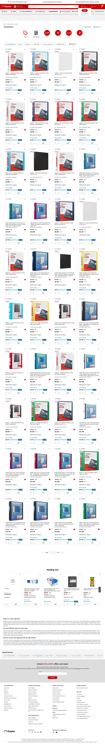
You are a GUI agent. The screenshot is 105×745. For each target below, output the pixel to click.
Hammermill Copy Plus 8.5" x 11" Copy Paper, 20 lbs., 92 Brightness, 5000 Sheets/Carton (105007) (32, 590)
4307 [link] (36, 229)
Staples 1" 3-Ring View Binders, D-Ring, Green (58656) (88, 123)
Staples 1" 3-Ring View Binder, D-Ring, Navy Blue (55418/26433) (39, 123)
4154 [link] (36, 279)
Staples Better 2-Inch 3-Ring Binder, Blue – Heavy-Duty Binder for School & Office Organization (40, 274)
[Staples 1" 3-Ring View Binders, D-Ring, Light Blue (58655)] (40, 61)
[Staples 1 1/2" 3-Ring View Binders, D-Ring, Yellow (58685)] (40, 311)
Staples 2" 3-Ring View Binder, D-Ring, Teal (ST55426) (15, 323)
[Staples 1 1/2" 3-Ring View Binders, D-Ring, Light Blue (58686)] (16, 161)
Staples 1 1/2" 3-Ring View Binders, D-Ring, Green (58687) (39, 423)
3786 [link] (85, 529)
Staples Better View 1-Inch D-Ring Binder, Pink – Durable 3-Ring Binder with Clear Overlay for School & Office (15, 474)
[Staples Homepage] (6, 7)
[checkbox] (10, 44)
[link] (17, 2)
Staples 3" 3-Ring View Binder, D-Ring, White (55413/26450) (64, 373)
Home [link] (4, 24)
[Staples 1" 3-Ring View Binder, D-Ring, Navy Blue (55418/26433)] (40, 111)
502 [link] (11, 279)
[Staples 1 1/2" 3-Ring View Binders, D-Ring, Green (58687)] (40, 411)
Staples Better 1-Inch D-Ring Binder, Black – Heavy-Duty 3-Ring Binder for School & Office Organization (15, 524)
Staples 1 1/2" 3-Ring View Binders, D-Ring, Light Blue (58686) (15, 173)
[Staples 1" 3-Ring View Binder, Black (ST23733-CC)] (40, 161)
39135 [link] (30, 592)
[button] (77, 7)
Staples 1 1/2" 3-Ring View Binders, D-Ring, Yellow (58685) (39, 323)
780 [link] (11, 179)
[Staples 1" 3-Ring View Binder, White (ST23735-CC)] (65, 61)
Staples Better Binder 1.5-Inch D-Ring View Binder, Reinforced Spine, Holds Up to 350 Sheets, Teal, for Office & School (40, 374)
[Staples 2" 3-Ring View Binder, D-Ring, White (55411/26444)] (16, 111)
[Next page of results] (62, 553)
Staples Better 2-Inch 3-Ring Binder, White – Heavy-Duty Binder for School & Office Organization (89, 424)
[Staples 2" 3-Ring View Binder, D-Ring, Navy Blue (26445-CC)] (65, 211)
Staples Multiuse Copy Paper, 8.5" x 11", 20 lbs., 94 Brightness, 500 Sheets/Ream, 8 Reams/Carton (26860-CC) (52, 590)
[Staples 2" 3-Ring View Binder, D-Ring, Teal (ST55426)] (16, 311)
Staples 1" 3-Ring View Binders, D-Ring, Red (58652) (64, 123)
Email (40, 672)
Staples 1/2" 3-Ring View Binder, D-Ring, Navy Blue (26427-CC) (64, 423)
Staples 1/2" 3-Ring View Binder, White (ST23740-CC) (88, 223)
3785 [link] (11, 229)
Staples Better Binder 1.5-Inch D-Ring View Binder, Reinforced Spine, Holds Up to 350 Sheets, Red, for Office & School (65, 474)
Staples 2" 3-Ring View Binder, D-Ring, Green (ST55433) (88, 473)
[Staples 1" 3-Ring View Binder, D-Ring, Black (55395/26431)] (89, 61)
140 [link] (85, 229)
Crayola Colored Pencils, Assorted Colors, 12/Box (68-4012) (92, 589)
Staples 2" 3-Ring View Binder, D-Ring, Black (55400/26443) (15, 423)
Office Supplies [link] (10, 24)
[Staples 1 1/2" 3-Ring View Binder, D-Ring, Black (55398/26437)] (65, 311)
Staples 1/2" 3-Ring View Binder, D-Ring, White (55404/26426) (15, 273)
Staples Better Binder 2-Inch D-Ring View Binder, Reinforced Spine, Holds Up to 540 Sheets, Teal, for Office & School (15, 224)
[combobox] (53, 6)
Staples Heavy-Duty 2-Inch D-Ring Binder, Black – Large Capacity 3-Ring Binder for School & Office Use (89, 324)
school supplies (65, 623)
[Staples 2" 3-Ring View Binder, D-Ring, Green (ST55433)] (89, 461)
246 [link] (35, 179)
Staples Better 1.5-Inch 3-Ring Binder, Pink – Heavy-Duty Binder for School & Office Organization (40, 224)
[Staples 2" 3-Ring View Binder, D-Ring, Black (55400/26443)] (16, 411)
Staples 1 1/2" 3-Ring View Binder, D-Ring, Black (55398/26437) (65, 323)
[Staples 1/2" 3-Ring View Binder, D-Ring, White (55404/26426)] (16, 261)
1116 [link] (89, 592)
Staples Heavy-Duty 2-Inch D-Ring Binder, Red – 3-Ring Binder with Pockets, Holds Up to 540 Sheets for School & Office (40, 474)
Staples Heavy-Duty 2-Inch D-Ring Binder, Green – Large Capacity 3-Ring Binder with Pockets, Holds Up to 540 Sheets (89, 524)
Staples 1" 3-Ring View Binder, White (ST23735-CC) (63, 73)
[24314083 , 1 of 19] (13, 582)
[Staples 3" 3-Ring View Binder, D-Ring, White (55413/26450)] (65, 361)
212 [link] (60, 79)
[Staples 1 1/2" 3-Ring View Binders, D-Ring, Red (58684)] (16, 361)
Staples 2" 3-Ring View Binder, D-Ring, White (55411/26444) (15, 123)
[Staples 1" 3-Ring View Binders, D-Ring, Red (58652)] (65, 111)
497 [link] (11, 129)
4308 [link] (60, 479)
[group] (12, 589)
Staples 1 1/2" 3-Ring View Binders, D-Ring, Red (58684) (15, 373)
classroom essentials (34, 632)
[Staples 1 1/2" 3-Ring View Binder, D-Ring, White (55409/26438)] (65, 161)
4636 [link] (85, 179)
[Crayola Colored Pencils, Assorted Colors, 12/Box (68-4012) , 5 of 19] (92, 582)
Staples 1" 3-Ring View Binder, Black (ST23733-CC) (38, 173)
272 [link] (60, 379)
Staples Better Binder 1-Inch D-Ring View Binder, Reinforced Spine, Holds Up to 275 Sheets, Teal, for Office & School (89, 174)
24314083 (6, 588)
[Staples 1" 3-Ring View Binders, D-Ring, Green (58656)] (89, 111)
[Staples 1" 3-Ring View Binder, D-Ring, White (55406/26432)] (16, 61)
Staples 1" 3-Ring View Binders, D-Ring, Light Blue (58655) (39, 73)
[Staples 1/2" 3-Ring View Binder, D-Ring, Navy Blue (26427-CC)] (65, 411)
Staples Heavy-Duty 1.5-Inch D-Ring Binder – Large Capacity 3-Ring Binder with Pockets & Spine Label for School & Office (89, 374)
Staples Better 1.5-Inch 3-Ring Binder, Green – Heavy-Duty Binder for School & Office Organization (64, 524)
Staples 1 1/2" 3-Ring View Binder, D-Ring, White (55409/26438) (65, 173)
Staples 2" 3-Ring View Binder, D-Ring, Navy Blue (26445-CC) (64, 223)
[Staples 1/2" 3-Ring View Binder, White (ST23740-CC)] (89, 211)
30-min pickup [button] (9, 88)
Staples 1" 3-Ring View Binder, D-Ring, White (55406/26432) (15, 73)
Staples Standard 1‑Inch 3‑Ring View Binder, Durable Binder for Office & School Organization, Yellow (89, 274)
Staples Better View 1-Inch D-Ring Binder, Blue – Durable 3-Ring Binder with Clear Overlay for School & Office (40, 524)
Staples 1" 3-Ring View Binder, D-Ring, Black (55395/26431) (88, 73)
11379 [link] (50, 592)
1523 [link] (11, 79)
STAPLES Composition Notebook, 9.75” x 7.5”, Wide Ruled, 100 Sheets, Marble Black (72, 590)
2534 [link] (69, 592)
